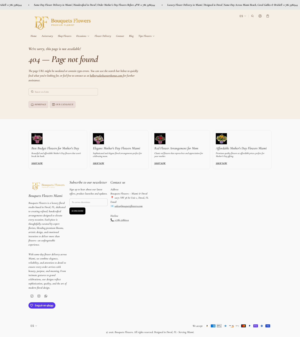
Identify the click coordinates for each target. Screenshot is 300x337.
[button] (252, 16)
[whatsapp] (45, 296)
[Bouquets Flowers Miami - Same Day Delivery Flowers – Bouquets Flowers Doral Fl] (61, 22)
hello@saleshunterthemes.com (106, 75)
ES (241, 16)
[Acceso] (260, 16)
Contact (120, 36)
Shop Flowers (64, 36)
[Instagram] (38, 296)
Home (34, 36)
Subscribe (77, 210)
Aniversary (47, 36)
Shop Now (37, 163)
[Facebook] (31, 296)
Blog (131, 36)
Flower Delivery (103, 36)
